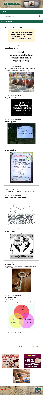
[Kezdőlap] (13, 4)
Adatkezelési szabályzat (5, 389)
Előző (7, 346)
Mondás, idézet (18, 25)
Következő (35, 346)
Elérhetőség (3, 388)
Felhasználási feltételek (5, 390)
